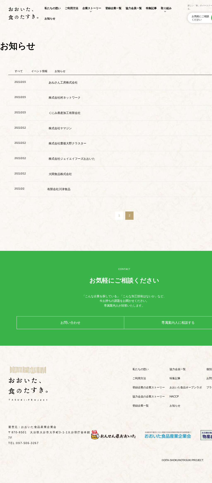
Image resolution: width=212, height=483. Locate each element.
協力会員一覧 (134, 8)
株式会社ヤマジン (60, 128)
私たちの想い (53, 8)
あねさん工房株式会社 (63, 82)
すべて (19, 71)
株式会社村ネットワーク (65, 97)
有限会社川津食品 (58, 189)
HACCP (174, 396)
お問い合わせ (70, 322)
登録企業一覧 (113, 8)
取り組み (166, 8)
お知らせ (50, 18)
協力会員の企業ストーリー (148, 396)
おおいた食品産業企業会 (39, 427)
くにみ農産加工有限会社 (65, 113)
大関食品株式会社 (60, 174)
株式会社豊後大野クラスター (67, 143)
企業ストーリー (91, 8)
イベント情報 (39, 71)
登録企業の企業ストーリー (148, 387)
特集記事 (151, 8)
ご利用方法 (71, 8)
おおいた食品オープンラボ (186, 387)
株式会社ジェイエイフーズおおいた (72, 158)
